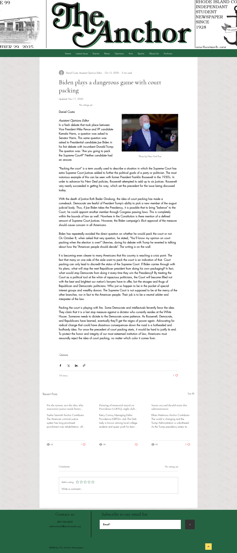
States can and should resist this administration (169, 407)
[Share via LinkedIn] (76, 365)
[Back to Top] (208, 546)
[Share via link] (84, 365)
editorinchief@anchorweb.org (65, 526)
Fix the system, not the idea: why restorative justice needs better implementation (65, 407)
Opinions (63, 354)
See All (191, 393)
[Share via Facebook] (60, 365)
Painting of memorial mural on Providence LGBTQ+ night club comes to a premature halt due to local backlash (117, 407)
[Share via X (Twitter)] (68, 365)
